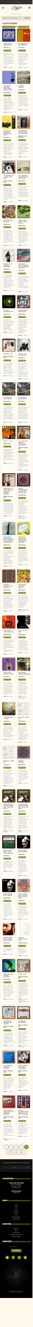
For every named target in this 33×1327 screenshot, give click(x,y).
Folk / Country (9, 830)
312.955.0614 (16, 1188)
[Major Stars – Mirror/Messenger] (23, 664)
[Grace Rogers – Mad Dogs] (8, 211)
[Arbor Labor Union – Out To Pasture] (23, 211)
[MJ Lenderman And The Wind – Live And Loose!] (23, 122)
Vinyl (9, 92)
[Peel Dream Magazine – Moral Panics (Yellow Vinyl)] (8, 77)
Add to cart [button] (7, 50)
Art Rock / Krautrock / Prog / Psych (22, 517)
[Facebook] (13, 1257)
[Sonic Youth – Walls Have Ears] (8, 622)
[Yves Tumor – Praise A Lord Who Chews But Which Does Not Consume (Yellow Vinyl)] (8, 528)
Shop (13, 14)
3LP (22, 545)
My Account (16, 1232)
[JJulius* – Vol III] (8, 432)
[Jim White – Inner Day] (23, 708)
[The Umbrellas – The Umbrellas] (23, 35)
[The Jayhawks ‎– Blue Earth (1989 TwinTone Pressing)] (8, 1101)
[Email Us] (7, 1257)
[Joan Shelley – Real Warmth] (8, 388)
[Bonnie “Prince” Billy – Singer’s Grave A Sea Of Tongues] (23, 885)
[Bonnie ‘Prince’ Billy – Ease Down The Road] (8, 841)
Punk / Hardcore (21, 1047)
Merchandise (16, 1217)
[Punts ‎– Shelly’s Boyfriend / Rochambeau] (23, 1057)
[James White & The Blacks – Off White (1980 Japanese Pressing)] (8, 479)
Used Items (20, 137)
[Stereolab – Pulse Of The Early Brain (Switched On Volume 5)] (23, 528)
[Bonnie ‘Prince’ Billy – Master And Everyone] (8, 929)
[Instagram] (19, 1257)
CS (26, 136)
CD (7, 47)
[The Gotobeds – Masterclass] (23, 301)
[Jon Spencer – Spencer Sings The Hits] (8, 1012)
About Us (16, 1228)
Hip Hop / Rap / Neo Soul (9, 26)
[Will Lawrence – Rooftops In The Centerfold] (23, 167)
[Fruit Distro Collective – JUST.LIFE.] (23, 576)
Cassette (24, 136)
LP (7, 92)
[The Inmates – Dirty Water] (23, 1012)
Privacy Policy (16, 1236)
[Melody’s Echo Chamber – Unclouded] (8, 255)
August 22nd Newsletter (16, 2)
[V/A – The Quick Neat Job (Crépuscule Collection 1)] (23, 432)
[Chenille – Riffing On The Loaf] (23, 929)
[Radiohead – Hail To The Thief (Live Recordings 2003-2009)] (23, 255)
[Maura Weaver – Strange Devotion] (8, 965)
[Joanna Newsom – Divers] (8, 708)
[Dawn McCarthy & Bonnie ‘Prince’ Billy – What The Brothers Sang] (8, 795)
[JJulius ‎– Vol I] (23, 965)
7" (6, 181)
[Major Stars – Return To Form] (8, 664)
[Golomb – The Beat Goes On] (23, 345)
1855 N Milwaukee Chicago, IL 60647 (16, 1185)
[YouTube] (25, 1257)
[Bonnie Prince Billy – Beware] (23, 841)
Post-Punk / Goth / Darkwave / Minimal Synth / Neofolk (23, 1001)
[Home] (16, 8)
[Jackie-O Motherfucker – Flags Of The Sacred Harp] (23, 479)
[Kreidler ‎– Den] (8, 345)
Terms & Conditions (16, 1234)
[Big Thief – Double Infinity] (8, 301)
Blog (16, 1230)
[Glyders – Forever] (23, 752)
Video (16, 1213)
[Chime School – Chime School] (8, 35)
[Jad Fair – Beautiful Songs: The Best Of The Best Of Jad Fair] (23, 1101)
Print (16, 1215)
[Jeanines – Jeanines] (23, 77)
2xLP (22, 495)
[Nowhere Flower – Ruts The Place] (8, 576)
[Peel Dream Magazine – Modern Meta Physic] (8, 122)
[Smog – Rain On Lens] (23, 622)
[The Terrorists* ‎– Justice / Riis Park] (8, 167)
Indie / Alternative (24, 26)
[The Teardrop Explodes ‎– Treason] (8, 1057)
